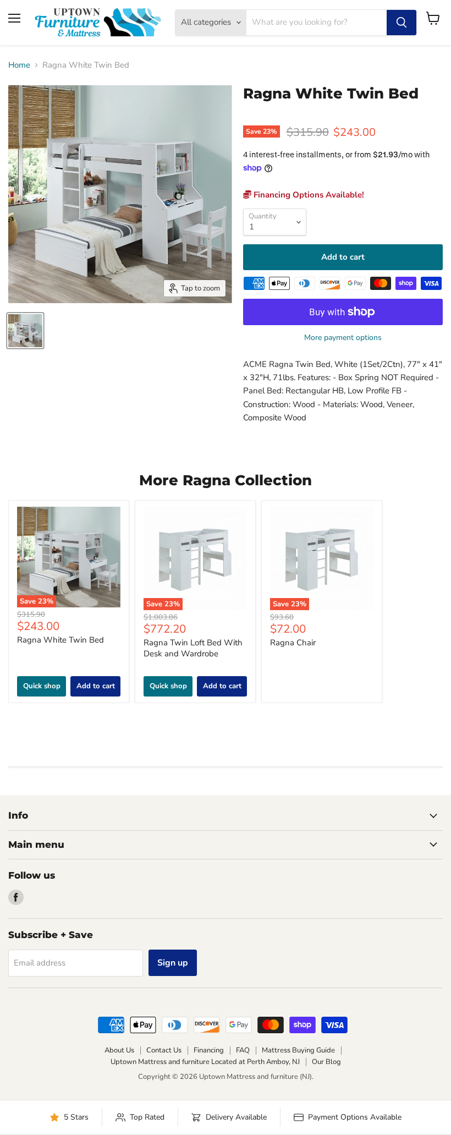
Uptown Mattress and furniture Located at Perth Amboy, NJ (205, 1062)
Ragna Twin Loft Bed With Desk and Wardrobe (193, 648)
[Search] (401, 22)
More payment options (343, 337)
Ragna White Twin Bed (60, 639)
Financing (209, 1050)
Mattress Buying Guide (298, 1050)
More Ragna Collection (225, 480)
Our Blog (326, 1062)
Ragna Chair (293, 642)
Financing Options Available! (307, 194)
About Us (119, 1050)
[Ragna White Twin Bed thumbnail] (25, 330)
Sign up (172, 963)
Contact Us (164, 1050)
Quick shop (42, 686)
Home (19, 65)
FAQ (243, 1050)
